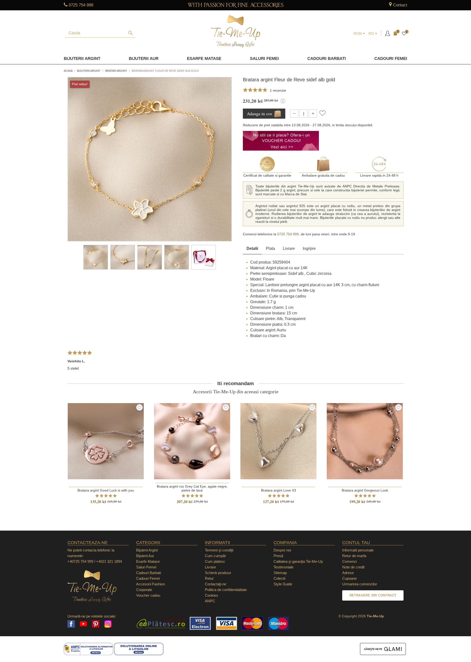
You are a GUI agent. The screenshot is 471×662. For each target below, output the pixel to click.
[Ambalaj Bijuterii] (203, 257)
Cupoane (349, 578)
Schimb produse (218, 573)
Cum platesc (215, 561)
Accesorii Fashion (150, 584)
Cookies (211, 595)
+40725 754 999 (80, 561)
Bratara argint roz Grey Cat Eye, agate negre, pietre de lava (192, 488)
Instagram (108, 624)
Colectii (279, 578)
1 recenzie (278, 90)
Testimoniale (283, 567)
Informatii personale (358, 550)
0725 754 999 (81, 5)
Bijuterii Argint (82, 58)
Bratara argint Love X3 (278, 490)
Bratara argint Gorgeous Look (365, 490)
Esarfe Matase (204, 58)
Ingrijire (309, 248)
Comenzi (349, 561)
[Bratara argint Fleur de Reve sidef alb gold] (95, 257)
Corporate (144, 590)
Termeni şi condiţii (219, 550)
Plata (270, 248)
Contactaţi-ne (215, 584)
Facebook (71, 624)
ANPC (210, 601)
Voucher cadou (148, 595)
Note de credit (353, 567)
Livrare (289, 248)
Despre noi (282, 550)
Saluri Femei (264, 58)
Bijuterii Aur (143, 58)
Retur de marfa (354, 556)
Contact (400, 5)
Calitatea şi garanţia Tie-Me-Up (298, 561)
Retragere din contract (373, 595)
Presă (278, 556)
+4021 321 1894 (109, 561)
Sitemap (280, 573)
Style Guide (283, 584)
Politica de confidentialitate (226, 590)
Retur (209, 578)
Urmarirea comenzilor (359, 584)
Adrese (348, 573)
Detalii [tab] (252, 248)
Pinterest (95, 624)
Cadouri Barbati (326, 58)
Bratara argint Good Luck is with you (106, 490)
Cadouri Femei (390, 58)
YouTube (83, 624)
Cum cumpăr (215, 556)
